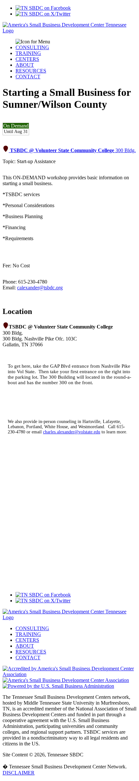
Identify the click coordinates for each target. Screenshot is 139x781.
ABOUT (25, 65)
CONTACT (28, 76)
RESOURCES (31, 70)
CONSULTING (32, 47)
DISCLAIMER (19, 772)
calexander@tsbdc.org (40, 287)
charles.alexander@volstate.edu (71, 432)
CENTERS (27, 59)
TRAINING (28, 53)
